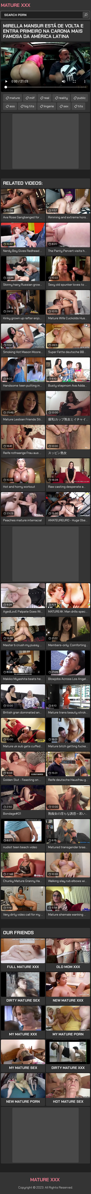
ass (12, 106)
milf (31, 98)
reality (63, 98)
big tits (29, 106)
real (46, 98)
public (81, 98)
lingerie (49, 106)
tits (80, 106)
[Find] (86, 15)
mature (14, 98)
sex (65, 106)
